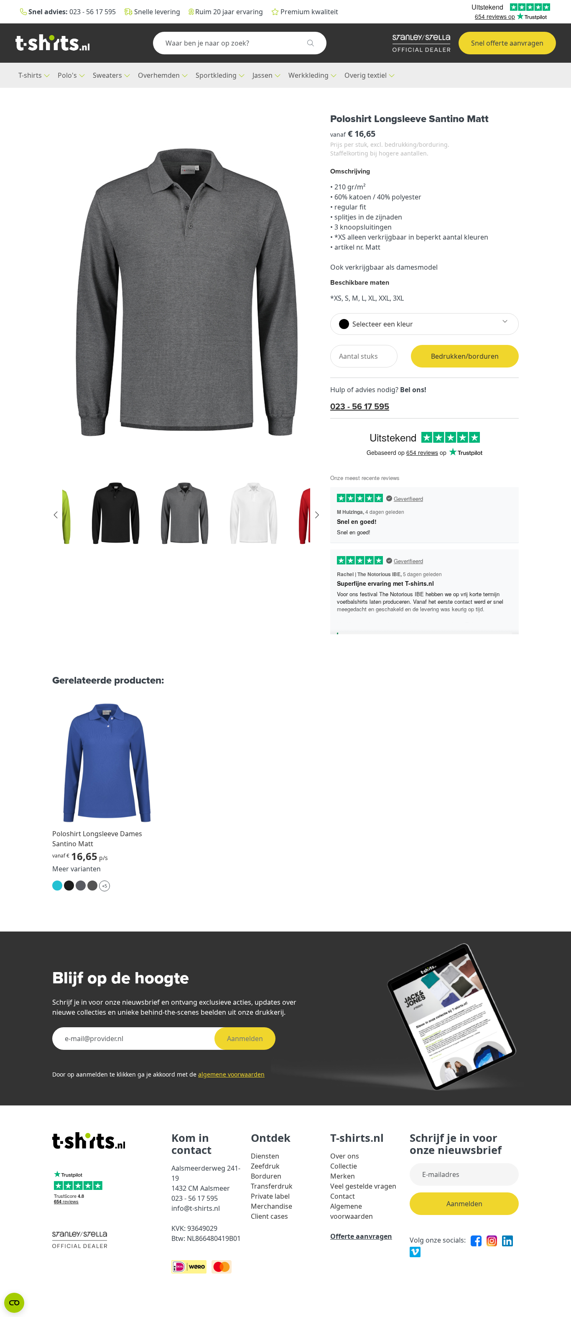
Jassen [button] (263, 75)
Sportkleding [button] (217, 75)
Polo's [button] (68, 75)
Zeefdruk (265, 1166)
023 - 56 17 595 (359, 406)
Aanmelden (245, 1038)
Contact (342, 1196)
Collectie (343, 1166)
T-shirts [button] (30, 75)
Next (316, 515)
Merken (342, 1176)
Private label (270, 1196)
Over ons (344, 1156)
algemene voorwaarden (231, 1074)
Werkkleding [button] (309, 75)
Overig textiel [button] (366, 75)
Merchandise (271, 1206)
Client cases (269, 1216)
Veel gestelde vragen (363, 1186)
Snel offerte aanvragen (507, 43)
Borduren (266, 1176)
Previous (56, 515)
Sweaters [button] (108, 75)
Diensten (265, 1156)
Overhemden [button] (159, 75)
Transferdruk (272, 1186)
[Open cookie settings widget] (14, 1303)
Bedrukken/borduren (465, 356)
